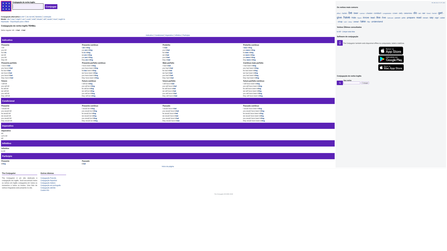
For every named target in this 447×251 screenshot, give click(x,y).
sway (350, 22)
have (346, 17)
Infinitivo (178, 35)
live (384, 17)
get (440, 13)
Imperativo (169, 35)
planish (397, 18)
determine (408, 13)
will (44, 19)
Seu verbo (348, 80)
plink (403, 18)
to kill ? (22, 17)
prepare (411, 17)
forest (429, 13)
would (49, 19)
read (418, 17)
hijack (359, 18)
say (431, 17)
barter (344, 13)
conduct (377, 13)
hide (354, 17)
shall (33, 19)
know (366, 17)
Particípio (186, 35)
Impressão (5, 22)
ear (423, 13)
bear (356, 13)
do (415, 13)
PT (441, 2)
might (18, 19)
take (363, 21)
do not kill (30, 17)
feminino (39, 17)
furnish (434, 13)
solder (442, 18)
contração (47, 17)
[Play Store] (391, 62)
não (8, 19)
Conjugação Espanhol (49, 180)
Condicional (159, 35)
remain (425, 18)
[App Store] (391, 54)
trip (368, 22)
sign (437, 18)
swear (356, 21)
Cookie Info (45, 190)
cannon (362, 13)
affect (339, 13)
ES (437, 2)
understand (377, 21)
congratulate (387, 13)
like (378, 17)
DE (443, 2)
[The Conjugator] (6, 6)
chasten (369, 13)
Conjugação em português (51, 185)
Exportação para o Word (19, 22)
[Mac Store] (391, 71)
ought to (62, 19)
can (23, 19)
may (13, 19)
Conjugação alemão (48, 188)
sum (345, 22)
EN (434, 2)
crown (395, 13)
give (339, 17)
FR (432, 2)
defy (401, 13)
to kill (339, 32)
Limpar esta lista (348, 32)
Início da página (168, 166)
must (55, 19)
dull (419, 13)
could (28, 19)
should (39, 19)
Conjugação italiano (48, 183)
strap (340, 21)
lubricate (390, 18)
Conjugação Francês (48, 178)
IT (439, 2)
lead (373, 17)
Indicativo (149, 35)
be (350, 13)
